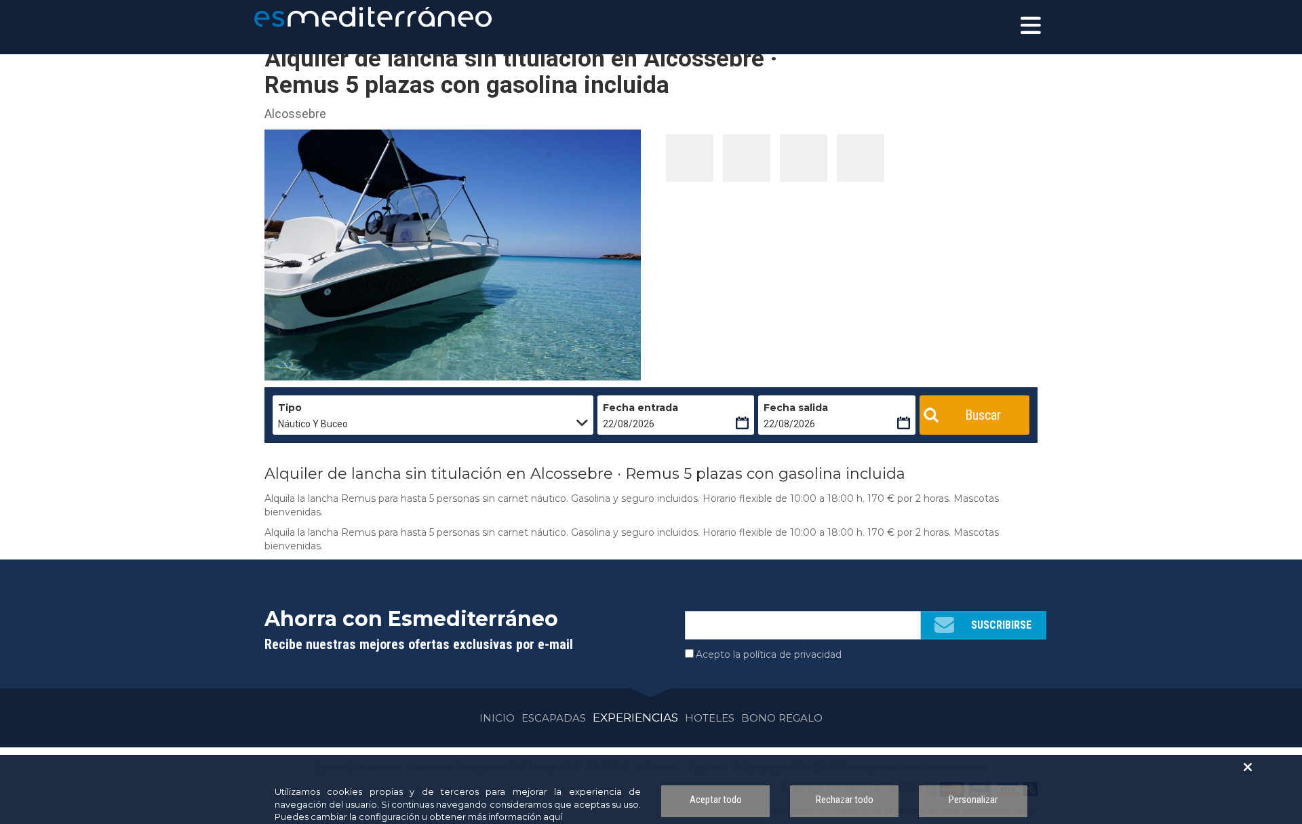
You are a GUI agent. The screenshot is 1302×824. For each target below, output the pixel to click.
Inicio (497, 717)
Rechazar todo (844, 799)
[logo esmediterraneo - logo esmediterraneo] (315, 17)
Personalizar (973, 799)
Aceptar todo (716, 799)
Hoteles (709, 717)
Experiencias (635, 717)
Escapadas (553, 717)
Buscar (983, 415)
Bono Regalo (782, 717)
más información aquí (515, 816)
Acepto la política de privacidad (769, 654)
